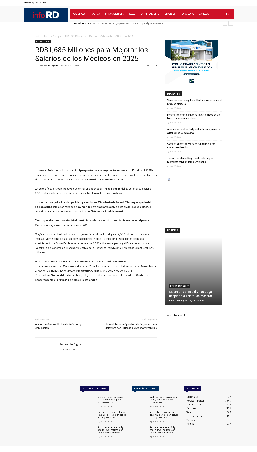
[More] (87, 73)
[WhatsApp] (54, 73)
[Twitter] (226, 3)
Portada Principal (52, 36)
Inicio (37, 36)
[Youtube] (230, 3)
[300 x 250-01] (193, 180)
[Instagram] (221, 3)
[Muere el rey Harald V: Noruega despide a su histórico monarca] (193, 271)
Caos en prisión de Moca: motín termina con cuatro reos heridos (191, 145)
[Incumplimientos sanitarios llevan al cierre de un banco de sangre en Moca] (87, 416)
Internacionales (179, 286)
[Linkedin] (62, 73)
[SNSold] (191, 82)
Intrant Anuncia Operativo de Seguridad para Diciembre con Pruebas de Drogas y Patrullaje (131, 326)
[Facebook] (217, 3)
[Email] (70, 73)
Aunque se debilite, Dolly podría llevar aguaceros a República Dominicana (193, 131)
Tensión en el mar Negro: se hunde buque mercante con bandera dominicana (190, 160)
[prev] (225, 23)
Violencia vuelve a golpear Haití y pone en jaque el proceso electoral (132, 23)
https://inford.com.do (68, 349)
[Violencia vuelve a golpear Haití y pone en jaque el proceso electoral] (87, 401)
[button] (228, 14)
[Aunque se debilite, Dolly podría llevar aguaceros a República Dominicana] (87, 432)
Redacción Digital (48, 65)
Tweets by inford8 (175, 315)
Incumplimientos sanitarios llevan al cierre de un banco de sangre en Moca (193, 116)
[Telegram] (78, 73)
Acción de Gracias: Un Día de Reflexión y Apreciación (58, 326)
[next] (230, 23)
